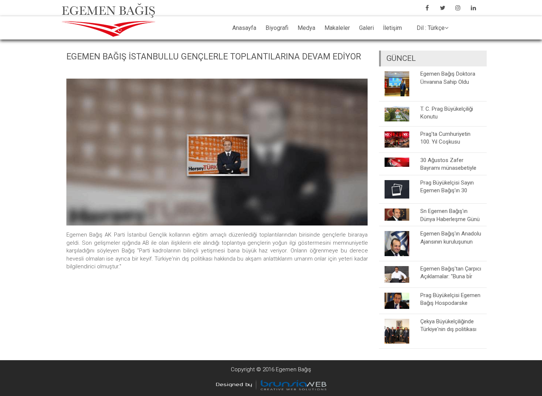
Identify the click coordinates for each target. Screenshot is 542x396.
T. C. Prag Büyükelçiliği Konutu (446, 113)
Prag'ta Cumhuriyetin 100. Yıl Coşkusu (445, 138)
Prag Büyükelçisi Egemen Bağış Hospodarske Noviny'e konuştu (450, 299)
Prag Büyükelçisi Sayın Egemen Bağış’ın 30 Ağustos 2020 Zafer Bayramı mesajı (447, 186)
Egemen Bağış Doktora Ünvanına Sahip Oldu (447, 77)
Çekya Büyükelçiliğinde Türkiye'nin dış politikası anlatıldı (448, 325)
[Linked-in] (473, 8)
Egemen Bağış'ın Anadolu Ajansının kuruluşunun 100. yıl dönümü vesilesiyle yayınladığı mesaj (450, 237)
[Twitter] (442, 8)
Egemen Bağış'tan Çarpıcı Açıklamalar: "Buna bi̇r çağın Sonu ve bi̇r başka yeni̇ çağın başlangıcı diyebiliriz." (450, 272)
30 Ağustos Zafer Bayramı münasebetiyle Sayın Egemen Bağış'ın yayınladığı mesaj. (448, 164)
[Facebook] (427, 8)
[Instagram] (458, 8)
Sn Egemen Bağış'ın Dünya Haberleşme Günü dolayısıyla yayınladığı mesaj (450, 215)
